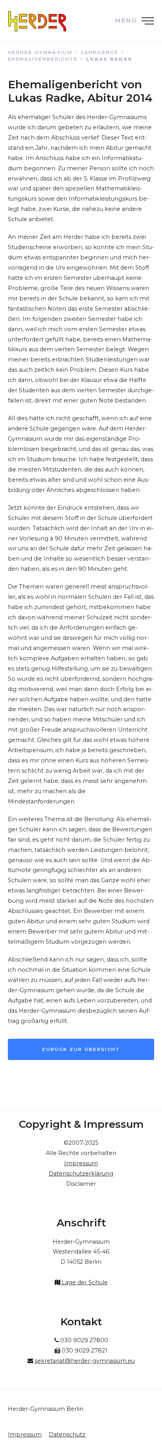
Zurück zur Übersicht (81, 1049)
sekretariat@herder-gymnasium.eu (85, 1360)
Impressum (25, 1434)
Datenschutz (67, 1434)
